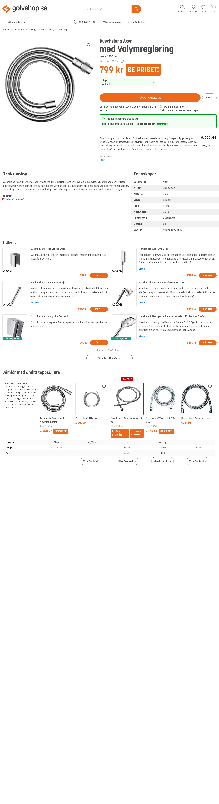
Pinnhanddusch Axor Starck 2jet (48, 282)
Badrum (8, 29)
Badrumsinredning (25, 29)
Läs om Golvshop (136, 22)
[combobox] (128, 82)
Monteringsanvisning (14, 199)
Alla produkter (16, 22)
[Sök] (136, 9)
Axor (102, 159)
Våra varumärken (112, 22)
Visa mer (143, 269)
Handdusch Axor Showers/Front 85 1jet (161, 282)
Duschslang (61, 29)
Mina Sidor (193, 12)
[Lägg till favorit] (88, 44)
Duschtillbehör (45, 29)
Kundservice (182, 12)
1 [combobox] (208, 97)
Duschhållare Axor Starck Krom (47, 248)
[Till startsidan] (24, 9)
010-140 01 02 (87, 22)
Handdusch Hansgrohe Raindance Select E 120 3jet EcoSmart (174, 316)
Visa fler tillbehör (107, 358)
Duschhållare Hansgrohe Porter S (49, 316)
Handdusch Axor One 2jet (153, 248)
